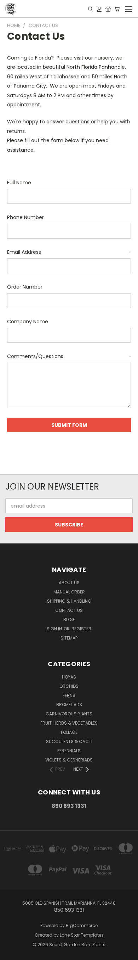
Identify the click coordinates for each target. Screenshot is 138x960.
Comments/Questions (69, 356)
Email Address (69, 252)
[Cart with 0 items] (117, 8)
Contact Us (69, 610)
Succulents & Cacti (69, 741)
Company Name (27, 321)
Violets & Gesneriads (69, 760)
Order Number (24, 286)
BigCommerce (82, 925)
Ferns (69, 695)
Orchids (69, 686)
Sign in (55, 629)
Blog (69, 619)
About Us (69, 583)
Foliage (69, 732)
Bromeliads (69, 705)
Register (81, 629)
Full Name (19, 182)
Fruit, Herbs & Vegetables (69, 723)
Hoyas (69, 677)
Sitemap (69, 638)
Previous (11, 953)
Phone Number (25, 217)
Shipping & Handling (69, 601)
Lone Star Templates (82, 935)
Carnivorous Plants (69, 714)
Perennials (69, 751)
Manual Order (69, 592)
